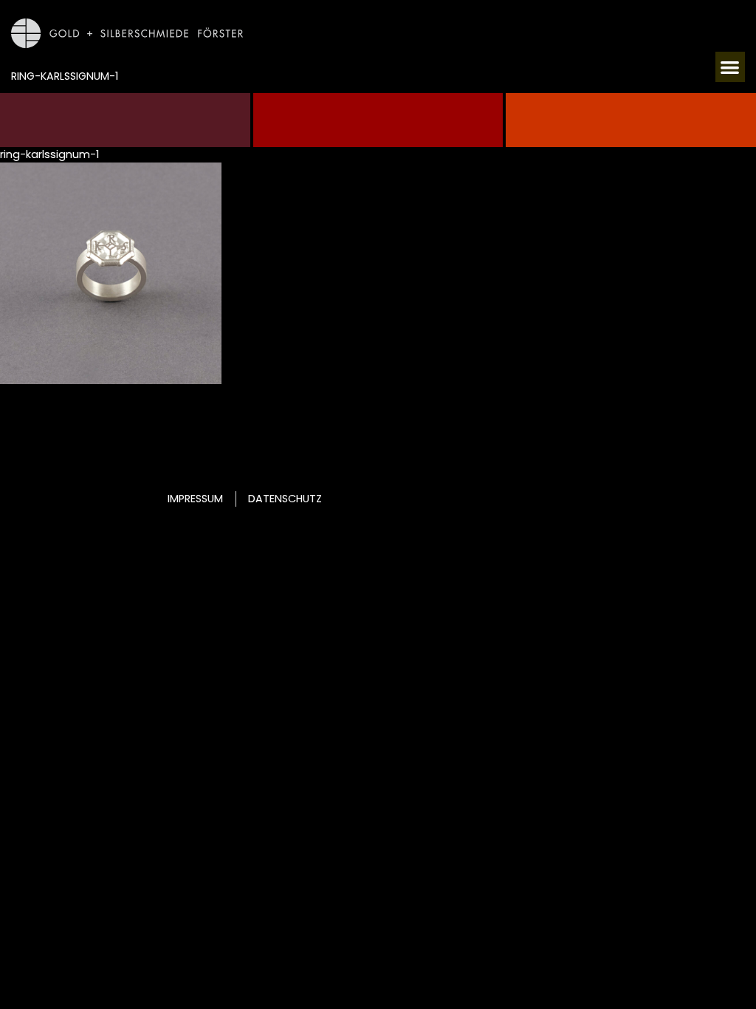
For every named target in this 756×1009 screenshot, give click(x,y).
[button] (730, 67)
